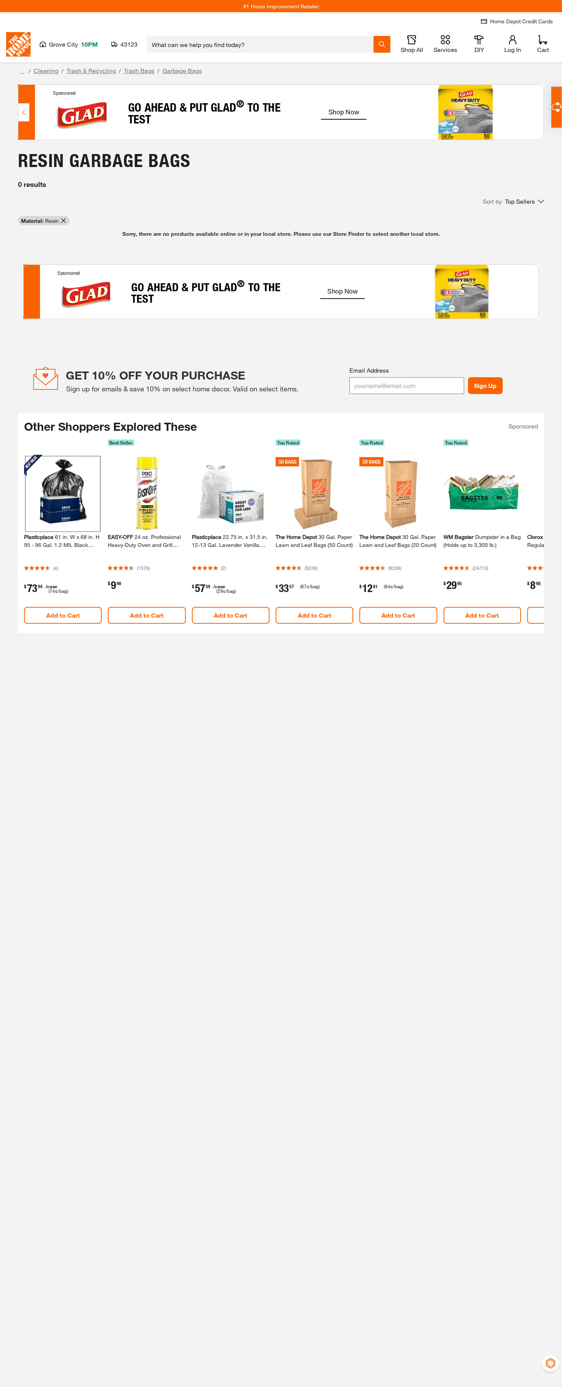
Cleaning (46, 70)
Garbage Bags (182, 70)
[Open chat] (556, 107)
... (22, 71)
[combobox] (260, 44)
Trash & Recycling (91, 70)
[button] (513, 201)
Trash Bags (139, 70)
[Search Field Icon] (382, 44)
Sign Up (485, 385)
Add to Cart (63, 615)
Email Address (369, 370)
